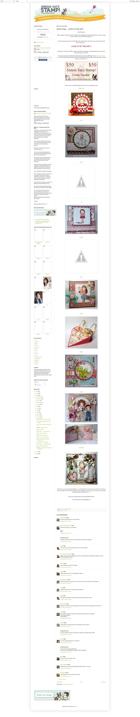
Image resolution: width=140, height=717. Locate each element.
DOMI (81, 313)
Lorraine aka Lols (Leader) (38, 243)
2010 (36, 451)
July (38, 406)
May (38, 410)
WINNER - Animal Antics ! (41, 427)
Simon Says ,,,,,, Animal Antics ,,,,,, (43, 431)
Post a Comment (62, 679)
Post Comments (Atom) (68, 684)
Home (81, 682)
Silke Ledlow (63, 603)
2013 (36, 391)
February (39, 416)
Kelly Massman (63, 579)
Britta (36, 343)
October (38, 400)
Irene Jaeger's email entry (42, 442)
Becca (36, 342)
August (38, 404)
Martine (36, 362)
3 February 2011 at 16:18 (65, 575)
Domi (36, 350)
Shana (61, 639)
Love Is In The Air (63, 510)
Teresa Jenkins (63, 664)
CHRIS (81, 162)
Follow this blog (43, 59)
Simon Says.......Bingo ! (41, 433)
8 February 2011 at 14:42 (65, 676)
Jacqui (36, 353)
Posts (37, 382)
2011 (36, 395)
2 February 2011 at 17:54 (65, 541)
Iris (35, 352)
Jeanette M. (63, 672)
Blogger (76, 706)
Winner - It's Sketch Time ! (42, 435)
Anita (61, 587)
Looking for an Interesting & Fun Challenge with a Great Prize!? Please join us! (42, 222)
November (39, 398)
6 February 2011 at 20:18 (65, 660)
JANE (81, 392)
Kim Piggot (37, 358)
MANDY (81, 237)
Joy (36, 355)
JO (81, 202)
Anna (36, 340)
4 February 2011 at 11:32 (65, 591)
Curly (61, 612)
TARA (81, 277)
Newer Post (59, 682)
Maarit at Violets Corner (65, 525)
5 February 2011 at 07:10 (65, 626)
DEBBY (81, 352)
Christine (37, 347)
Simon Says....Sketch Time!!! (42, 437)
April (38, 412)
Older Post (103, 682)
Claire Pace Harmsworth (66, 554)
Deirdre (62, 563)
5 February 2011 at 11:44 (65, 634)
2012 (36, 393)
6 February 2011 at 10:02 (65, 642)
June (38, 408)
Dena (36, 348)
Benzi (61, 545)
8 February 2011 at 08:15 (65, 668)
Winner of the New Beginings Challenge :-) (42, 439)
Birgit (61, 656)
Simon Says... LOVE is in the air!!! (43, 419)
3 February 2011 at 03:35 (65, 559)
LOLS (81, 120)
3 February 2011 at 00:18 (65, 549)
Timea (36, 363)
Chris (36, 345)
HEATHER (81, 447)
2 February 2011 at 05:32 (65, 521)
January (38, 417)
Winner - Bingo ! (39, 429)
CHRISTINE (81, 88)
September (39, 402)
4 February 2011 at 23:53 (65, 607)
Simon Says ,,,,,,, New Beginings (43, 444)
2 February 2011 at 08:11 (65, 533)
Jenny (61, 571)
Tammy (62, 622)
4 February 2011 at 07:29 (65, 583)
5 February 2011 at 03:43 (65, 618)
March (38, 414)
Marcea (36, 360)
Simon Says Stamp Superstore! (42, 219)
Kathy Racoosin (38, 357)
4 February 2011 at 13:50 (65, 599)
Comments (38, 384)
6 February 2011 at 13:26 (65, 652)
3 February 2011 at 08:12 (65, 567)
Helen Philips (63, 517)
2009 (36, 453)
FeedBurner (45, 37)
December (39, 397)
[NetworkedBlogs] (43, 57)
